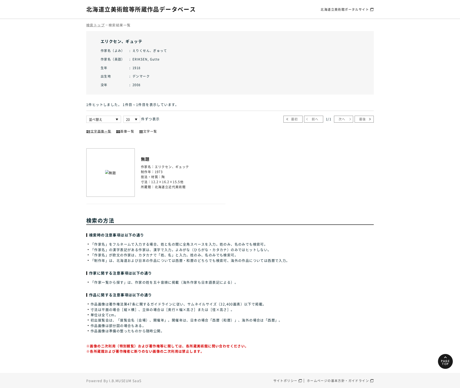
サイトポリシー (285, 380)
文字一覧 (150, 131)
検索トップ (95, 25)
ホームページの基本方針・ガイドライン (338, 380)
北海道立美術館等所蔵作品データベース (141, 9)
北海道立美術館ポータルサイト (345, 9)
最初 (294, 119)
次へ (342, 119)
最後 (362, 119)
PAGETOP (445, 362)
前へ (315, 119)
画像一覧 (127, 131)
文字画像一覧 (101, 131)
